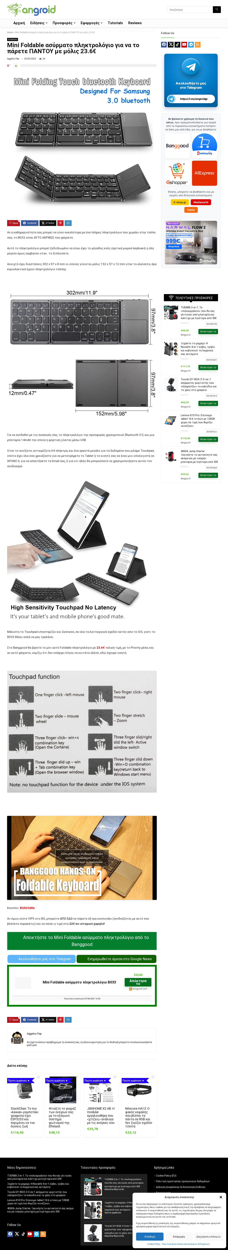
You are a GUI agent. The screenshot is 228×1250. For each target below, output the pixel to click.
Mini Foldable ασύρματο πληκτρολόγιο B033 (79, 982)
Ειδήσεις (37, 23)
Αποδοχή (149, 1236)
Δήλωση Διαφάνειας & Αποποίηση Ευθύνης (181, 1187)
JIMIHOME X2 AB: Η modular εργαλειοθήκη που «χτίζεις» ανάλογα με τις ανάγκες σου (101, 1116)
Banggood (185, 335)
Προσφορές (62, 23)
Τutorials (115, 23)
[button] (221, 1197)
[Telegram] (191, 45)
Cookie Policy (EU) (166, 1175)
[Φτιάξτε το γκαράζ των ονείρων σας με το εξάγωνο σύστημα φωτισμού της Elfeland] (63, 1090)
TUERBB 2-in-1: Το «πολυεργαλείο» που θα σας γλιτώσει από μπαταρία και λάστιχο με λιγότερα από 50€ (124, 1183)
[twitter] (170, 45)
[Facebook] (164, 45)
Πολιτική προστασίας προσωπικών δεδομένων (186, 1244)
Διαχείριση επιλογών (208, 1236)
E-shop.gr (180, 202)
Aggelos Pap (13, 58)
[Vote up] (16, 65)
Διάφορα (12, 39)
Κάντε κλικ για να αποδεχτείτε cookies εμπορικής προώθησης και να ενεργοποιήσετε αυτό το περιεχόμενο (82, 857)
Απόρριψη (179, 1236)
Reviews (135, 23)
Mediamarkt (201, 202)
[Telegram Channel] (191, 67)
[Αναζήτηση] (217, 9)
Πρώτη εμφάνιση (113, 1212)
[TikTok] (177, 45)
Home (10, 32)
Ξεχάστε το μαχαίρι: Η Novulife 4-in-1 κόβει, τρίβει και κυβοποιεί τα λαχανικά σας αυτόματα (124, 1206)
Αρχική (19, 23)
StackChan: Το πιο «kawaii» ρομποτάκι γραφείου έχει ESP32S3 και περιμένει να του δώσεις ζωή (24, 1117)
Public (191, 209)
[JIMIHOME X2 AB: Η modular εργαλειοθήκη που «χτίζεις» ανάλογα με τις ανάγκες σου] (101, 1090)
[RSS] (198, 45)
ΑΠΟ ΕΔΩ (66, 918)
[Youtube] (184, 45)
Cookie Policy (153, 1244)
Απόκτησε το (138, 982)
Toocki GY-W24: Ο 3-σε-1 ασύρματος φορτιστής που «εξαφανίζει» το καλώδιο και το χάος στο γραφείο (124, 1229)
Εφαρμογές (90, 23)
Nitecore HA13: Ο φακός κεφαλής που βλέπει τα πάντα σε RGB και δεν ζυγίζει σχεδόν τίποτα (138, 1117)
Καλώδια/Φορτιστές (114, 1189)
